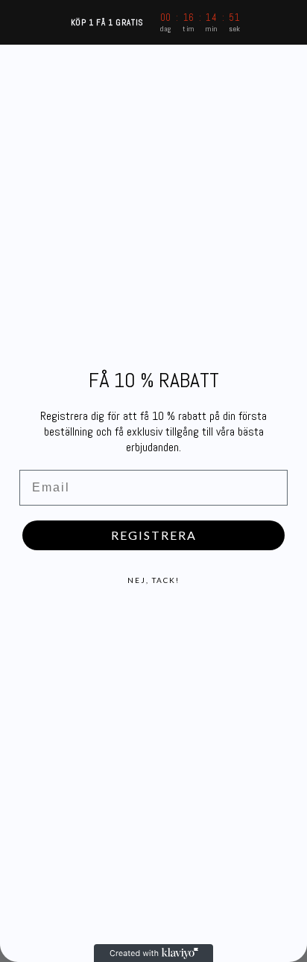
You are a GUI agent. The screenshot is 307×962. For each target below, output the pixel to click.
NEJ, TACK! (153, 580)
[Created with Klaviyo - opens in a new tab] (153, 953)
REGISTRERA (154, 535)
